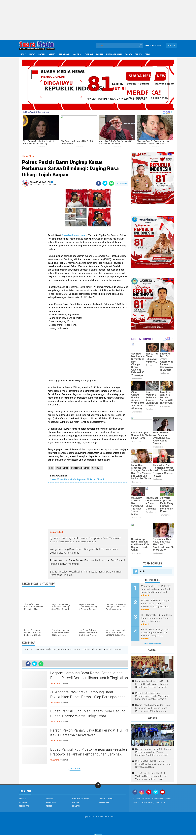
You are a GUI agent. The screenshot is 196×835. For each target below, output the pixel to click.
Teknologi (24, 806)
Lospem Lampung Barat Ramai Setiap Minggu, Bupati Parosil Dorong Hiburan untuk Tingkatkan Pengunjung (89, 678)
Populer (171, 45)
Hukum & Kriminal (80, 799)
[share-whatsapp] (111, 183)
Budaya (138, 54)
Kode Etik (146, 799)
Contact (136, 802)
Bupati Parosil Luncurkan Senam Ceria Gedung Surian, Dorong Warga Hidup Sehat (87, 713)
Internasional (106, 799)
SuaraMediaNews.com (74, 235)
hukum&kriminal (114, 54)
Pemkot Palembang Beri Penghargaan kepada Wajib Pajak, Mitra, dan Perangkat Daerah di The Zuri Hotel (153, 696)
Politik (99, 54)
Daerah (41, 54)
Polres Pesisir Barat (80, 468)
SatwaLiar (96, 468)
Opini (147, 54)
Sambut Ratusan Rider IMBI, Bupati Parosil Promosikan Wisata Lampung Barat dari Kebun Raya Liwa (153, 752)
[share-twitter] (104, 183)
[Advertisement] (98, 20)
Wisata (128, 54)
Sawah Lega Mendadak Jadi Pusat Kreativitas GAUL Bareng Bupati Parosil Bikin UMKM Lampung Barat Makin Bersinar (152, 708)
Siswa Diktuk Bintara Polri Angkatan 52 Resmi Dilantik (77, 479)
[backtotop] (98, 785)
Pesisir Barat (62, 468)
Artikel (52, 54)
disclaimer (161, 802)
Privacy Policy (148, 802)
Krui (51, 468)
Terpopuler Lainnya (152, 644)
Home (23, 54)
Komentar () (122, 183)
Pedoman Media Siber (162, 799)
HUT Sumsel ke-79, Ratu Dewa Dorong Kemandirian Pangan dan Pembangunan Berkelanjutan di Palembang (156, 618)
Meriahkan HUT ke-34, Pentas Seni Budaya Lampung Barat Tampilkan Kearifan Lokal (156, 589)
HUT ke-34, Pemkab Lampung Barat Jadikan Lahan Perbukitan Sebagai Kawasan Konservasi (156, 603)
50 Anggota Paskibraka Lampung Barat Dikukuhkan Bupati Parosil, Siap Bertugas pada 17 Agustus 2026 (88, 697)
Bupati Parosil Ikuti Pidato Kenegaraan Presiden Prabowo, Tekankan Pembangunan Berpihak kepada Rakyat (88, 754)
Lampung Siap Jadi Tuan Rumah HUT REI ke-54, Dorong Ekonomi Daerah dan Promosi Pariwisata (152, 684)
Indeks (32, 54)
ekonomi (89, 54)
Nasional (77, 54)
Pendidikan (64, 54)
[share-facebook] (98, 183)
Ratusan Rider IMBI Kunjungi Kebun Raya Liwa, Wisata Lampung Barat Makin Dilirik (153, 764)
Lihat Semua (75, 768)
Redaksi (136, 799)
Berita (142, 571)
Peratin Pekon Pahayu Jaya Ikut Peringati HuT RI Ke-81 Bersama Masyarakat (89, 732)
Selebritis (104, 802)
